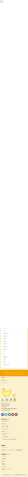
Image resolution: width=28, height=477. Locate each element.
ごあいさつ (4, 456)
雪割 (4, 362)
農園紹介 (4, 464)
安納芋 (5, 341)
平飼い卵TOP (4, 421)
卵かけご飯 (6, 333)
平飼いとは (4, 423)
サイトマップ (3, 382)
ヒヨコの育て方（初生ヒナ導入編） (9, 439)
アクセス (4, 466)
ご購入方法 (4, 434)
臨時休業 (5, 357)
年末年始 (5, 346)
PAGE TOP (25, 461)
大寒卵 (5, 338)
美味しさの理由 (5, 426)
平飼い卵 (5, 344)
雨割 (4, 359)
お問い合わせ (3, 380)
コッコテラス (4, 447)
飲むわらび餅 (6, 364)
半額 (4, 330)
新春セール (6, 349)
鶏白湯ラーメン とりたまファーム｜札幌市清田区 (12, 450)
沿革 (3, 461)
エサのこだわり (5, 429)
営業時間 (5, 336)
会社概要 (3, 377)
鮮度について (4, 431)
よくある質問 (4, 436)
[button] (14, 373)
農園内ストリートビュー (7, 469)
